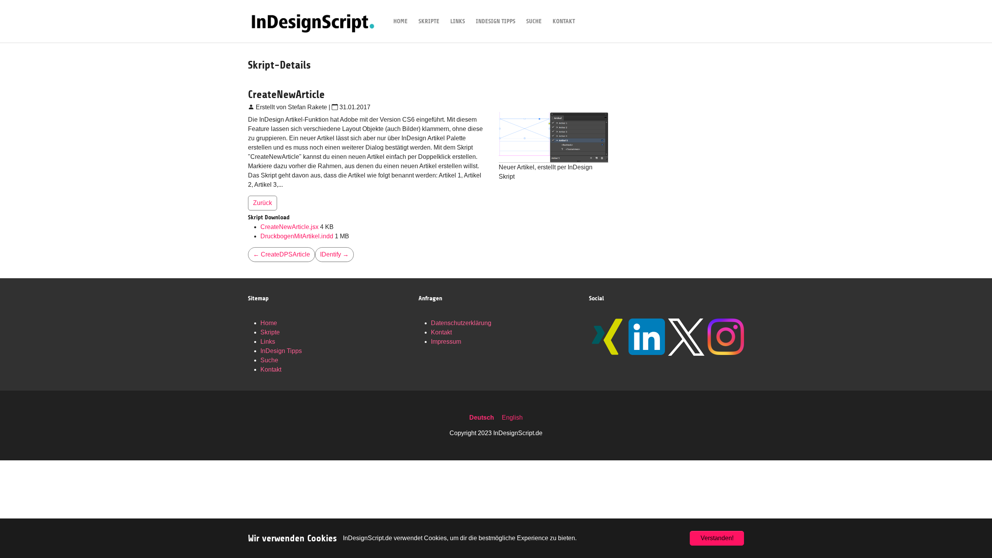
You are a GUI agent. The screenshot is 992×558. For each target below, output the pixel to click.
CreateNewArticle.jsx (290, 227)
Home (268, 323)
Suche (269, 360)
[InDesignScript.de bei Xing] (607, 337)
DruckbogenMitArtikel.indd (297, 236)
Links (267, 341)
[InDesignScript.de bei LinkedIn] (647, 337)
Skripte (270, 332)
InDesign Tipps (281, 351)
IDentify (334, 254)
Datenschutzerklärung (461, 323)
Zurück (262, 203)
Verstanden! (717, 538)
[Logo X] (686, 337)
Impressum (446, 341)
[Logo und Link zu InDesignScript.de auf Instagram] (726, 337)
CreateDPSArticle (281, 254)
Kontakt (270, 369)
